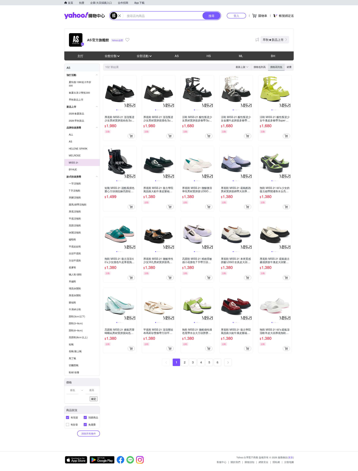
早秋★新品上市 (273, 39)
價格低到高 (260, 67)
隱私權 (276, 462)
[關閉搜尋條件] (119, 15)
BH (273, 56)
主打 (80, 56)
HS (209, 56)
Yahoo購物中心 (84, 15)
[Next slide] (133, 92)
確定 (93, 399)
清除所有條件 (88, 433)
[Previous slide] (105, 92)
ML (241, 56)
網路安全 (263, 462)
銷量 (289, 67)
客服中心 (221, 462)
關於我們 (235, 462)
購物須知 (249, 462)
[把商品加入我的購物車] (131, 136)
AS (177, 56)
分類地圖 (289, 462)
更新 (290, 457)
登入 (236, 16)
